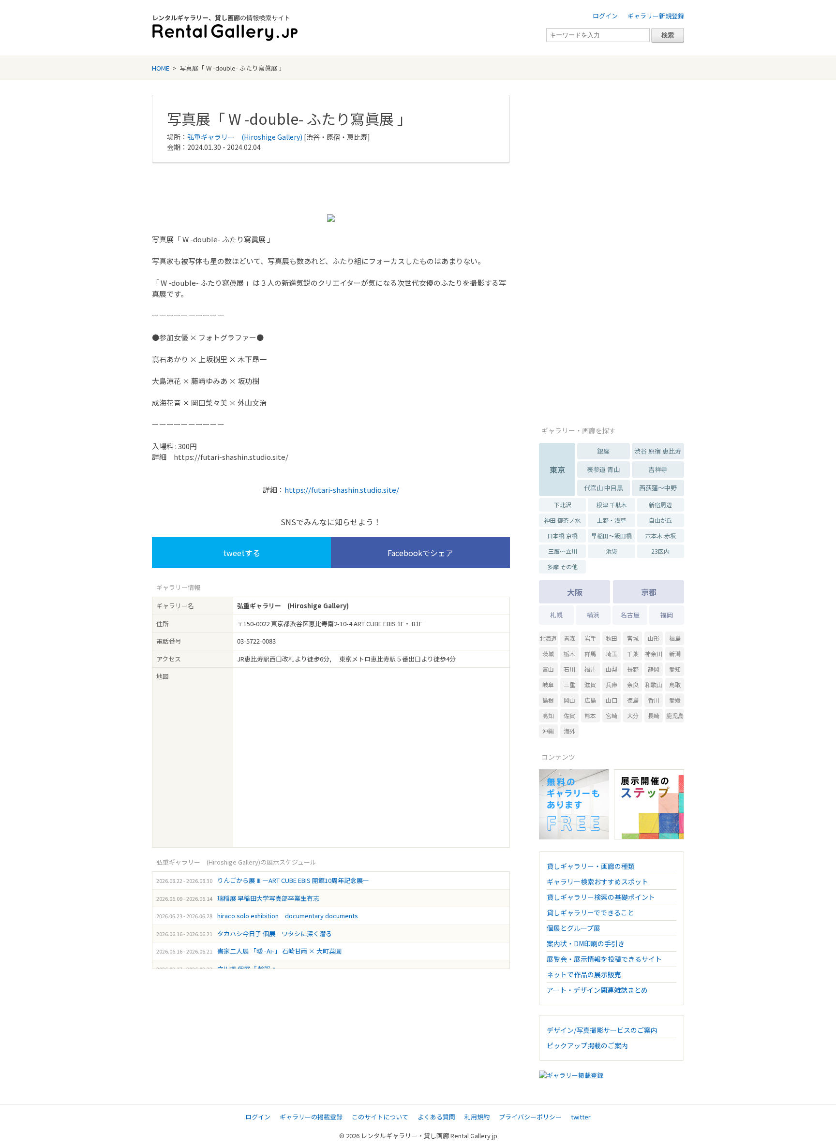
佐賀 (569, 715)
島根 (548, 700)
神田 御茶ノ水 (562, 520)
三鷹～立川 (562, 551)
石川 (569, 669)
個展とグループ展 (573, 928)
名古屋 (630, 614)
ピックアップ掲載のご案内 (587, 1045)
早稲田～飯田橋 (611, 535)
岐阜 (548, 684)
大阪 (574, 592)
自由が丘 (660, 520)
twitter (581, 1116)
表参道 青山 (603, 469)
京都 (649, 592)
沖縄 (548, 731)
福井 (590, 669)
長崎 (653, 715)
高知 (548, 715)
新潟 (675, 653)
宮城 (633, 638)
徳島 (633, 700)
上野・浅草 (611, 520)
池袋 (611, 551)
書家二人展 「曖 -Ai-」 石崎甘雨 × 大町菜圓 (279, 950)
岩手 (590, 638)
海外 (569, 731)
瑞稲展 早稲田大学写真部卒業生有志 (268, 898)
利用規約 (477, 1116)
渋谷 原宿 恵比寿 (657, 450)
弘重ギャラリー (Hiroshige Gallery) (244, 137)
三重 (569, 684)
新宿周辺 (660, 504)
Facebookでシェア (420, 552)
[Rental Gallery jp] (225, 32)
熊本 (590, 715)
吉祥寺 (657, 469)
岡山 (569, 700)
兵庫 (611, 684)
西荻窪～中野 (658, 487)
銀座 (603, 450)
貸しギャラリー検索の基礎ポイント (601, 897)
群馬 (590, 653)
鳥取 (675, 684)
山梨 (611, 669)
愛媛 (675, 700)
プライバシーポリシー (530, 1116)
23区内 (660, 551)
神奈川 (653, 653)
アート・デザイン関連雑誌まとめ (597, 990)
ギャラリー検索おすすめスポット (597, 881)
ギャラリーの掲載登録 (311, 1116)
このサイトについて (380, 1116)
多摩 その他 (562, 566)
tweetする (241, 552)
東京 (557, 469)
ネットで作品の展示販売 (584, 974)
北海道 (548, 638)
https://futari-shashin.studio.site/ (341, 490)
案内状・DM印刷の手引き (586, 943)
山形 (653, 638)
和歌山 (653, 684)
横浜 (593, 614)
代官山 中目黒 (603, 487)
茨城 (548, 653)
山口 (611, 700)
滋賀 (590, 684)
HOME (160, 68)
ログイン (605, 15)
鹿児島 (675, 715)
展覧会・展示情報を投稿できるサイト (604, 959)
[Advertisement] (331, 187)
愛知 (675, 669)
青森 (569, 638)
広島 (590, 700)
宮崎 (611, 715)
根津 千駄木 (612, 504)
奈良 (633, 684)
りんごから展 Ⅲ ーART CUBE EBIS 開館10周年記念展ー (293, 880)
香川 (653, 700)
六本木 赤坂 (660, 535)
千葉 (633, 653)
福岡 (666, 614)
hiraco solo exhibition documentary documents (287, 915)
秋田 (611, 638)
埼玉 (611, 653)
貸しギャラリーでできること (590, 912)
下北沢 (562, 504)
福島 (675, 638)
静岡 (653, 669)
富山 (548, 669)
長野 (633, 669)
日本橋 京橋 (562, 535)
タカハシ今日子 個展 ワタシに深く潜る (274, 933)
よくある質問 (436, 1116)
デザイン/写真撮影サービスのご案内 (602, 1030)
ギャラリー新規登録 (655, 15)
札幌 (556, 614)
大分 (633, 715)
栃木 (569, 653)
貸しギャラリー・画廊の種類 (591, 866)
